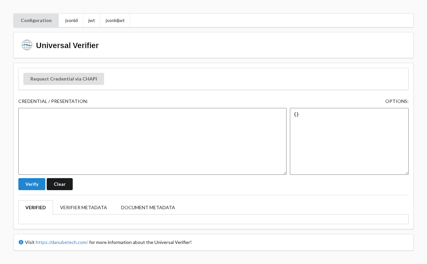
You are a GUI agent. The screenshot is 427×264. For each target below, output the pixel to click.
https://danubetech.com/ (62, 242)
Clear (60, 184)
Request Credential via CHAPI (63, 79)
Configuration (36, 20)
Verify (31, 184)
